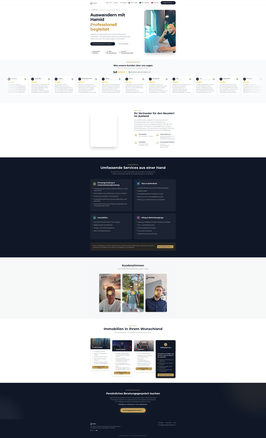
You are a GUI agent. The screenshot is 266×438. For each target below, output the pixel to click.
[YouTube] (96, 430)
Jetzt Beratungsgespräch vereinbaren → (103, 43)
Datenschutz (168, 422)
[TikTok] (92, 430)
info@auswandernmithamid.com (168, 425)
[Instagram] (90, 430)
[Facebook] (94, 430)
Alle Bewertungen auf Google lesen (140, 72)
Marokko (155, 2)
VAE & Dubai (134, 2)
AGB (174, 422)
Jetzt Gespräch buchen (164, 246)
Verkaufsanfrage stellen (165, 372)
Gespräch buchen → (168, 2)
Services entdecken (123, 43)
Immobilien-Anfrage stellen (99, 367)
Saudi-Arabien (145, 2)
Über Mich (109, 2)
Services (115, 2)
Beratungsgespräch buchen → (133, 410)
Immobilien (123, 2)
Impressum (161, 422)
